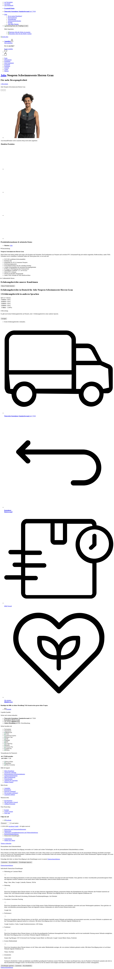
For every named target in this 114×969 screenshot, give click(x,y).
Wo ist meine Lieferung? (11, 793)
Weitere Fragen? (8, 782)
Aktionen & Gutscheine (11, 780)
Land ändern (14, 823)
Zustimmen (4, 862)
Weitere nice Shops (9, 840)
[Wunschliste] (5, 52)
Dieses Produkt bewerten (7, 286)
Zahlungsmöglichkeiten (14, 21)
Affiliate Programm (9, 804)
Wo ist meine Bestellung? (15, 16)
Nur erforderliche (13, 862)
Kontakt (10, 22)
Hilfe (5, 14)
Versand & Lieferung (10, 772)
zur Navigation (8, 2)
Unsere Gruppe (8, 811)
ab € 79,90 (20, 11)
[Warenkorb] (58, 54)
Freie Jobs (7, 813)
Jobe (3, 75)
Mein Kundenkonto (9, 777)
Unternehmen (8, 839)
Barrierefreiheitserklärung (11, 834)
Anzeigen (3, 318)
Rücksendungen (12, 17)
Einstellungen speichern (7, 965)
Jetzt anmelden (8, 43)
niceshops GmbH (13, 826)
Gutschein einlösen (9, 794)
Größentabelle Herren (8, 278)
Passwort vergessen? (10, 791)
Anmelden (7, 788)
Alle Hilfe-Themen (13, 24)
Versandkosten (12, 19)
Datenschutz (7, 831)
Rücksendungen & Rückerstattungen (14, 774)
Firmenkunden (8, 779)
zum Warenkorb (8, 5)
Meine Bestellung (9, 771)
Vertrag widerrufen (6, 843)
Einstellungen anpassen (25, 862)
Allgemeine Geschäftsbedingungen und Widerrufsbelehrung (21, 832)
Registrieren (7, 790)
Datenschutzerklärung (54, 859)
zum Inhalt (7, 4)
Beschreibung (6, 248)
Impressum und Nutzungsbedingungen (15, 829)
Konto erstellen (8, 49)
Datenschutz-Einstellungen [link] (11, 836)
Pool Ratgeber (8, 800)
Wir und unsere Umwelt (11, 802)
